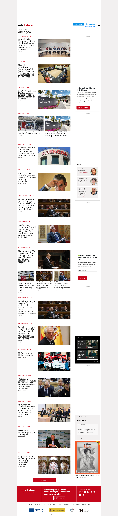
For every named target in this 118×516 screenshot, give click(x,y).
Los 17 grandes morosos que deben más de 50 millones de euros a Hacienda (27, 177)
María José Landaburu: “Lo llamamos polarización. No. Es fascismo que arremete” (81, 344)
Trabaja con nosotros (47, 504)
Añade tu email (82, 270)
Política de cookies (86, 504)
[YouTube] (80, 495)
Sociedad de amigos (57, 504)
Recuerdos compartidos (81, 169)
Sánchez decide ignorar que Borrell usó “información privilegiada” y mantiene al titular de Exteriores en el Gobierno (27, 231)
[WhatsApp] (80, 492)
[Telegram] (91, 492)
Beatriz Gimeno (82, 183)
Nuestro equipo (37, 504)
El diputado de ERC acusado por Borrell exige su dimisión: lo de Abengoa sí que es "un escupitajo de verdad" (27, 257)
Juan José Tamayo (82, 197)
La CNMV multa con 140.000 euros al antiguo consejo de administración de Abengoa (27, 95)
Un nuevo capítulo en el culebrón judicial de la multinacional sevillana (30, 132)
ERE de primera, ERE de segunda (25, 354)
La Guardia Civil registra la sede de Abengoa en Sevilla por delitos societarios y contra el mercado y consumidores (56, 134)
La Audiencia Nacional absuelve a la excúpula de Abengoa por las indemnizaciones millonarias (26, 410)
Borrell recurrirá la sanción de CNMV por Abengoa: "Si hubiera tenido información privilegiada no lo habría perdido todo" (26, 334)
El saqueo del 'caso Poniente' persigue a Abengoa (26, 433)
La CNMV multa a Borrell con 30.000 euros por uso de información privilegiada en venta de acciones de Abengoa (62, 285)
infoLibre (20, 51)
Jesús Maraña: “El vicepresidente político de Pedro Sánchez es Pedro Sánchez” (81, 354)
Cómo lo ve (80, 337)
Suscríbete (78, 24)
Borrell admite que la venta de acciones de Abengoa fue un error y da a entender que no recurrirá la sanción (27, 307)
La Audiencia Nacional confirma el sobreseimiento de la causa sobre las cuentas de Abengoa (26, 44)
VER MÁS (96, 361)
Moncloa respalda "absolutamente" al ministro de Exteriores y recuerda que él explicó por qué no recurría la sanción (26, 286)
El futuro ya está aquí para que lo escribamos (82, 180)
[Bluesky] (85, 492)
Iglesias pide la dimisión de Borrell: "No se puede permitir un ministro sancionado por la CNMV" (44, 285)
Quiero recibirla (83, 108)
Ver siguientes (44, 480)
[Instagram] (94, 492)
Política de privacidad (75, 504)
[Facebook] (82, 492)
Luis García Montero (83, 172)
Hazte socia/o (59, 498)
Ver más (79, 438)
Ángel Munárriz (21, 436)
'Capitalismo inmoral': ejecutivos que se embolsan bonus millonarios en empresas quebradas (27, 384)
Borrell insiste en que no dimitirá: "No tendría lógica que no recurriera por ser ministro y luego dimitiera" (26, 204)
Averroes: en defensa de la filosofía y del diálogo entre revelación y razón (82, 192)
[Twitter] (88, 492)
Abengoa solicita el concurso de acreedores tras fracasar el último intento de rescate (26, 152)
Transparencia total (90, 26)
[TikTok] (83, 495)
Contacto (30, 504)
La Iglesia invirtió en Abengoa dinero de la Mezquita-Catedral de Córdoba (26, 460)
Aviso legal (66, 504)
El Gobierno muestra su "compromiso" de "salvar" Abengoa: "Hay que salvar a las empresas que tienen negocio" (26, 71)
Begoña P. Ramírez (22, 183)
